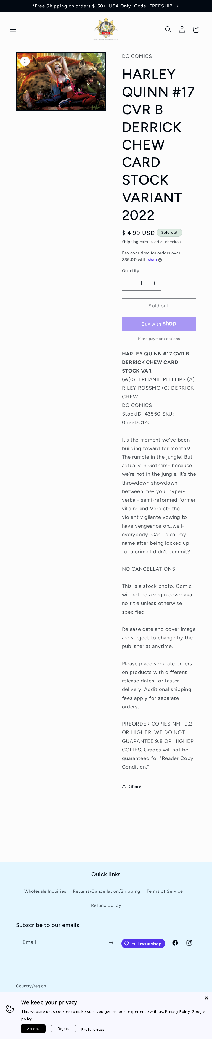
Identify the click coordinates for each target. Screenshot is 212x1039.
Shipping (130, 242)
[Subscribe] (111, 942)
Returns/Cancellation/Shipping (106, 891)
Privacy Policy (177, 1011)
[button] (13, 30)
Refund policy (106, 905)
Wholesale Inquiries (45, 891)
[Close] (206, 998)
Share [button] (135, 786)
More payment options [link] (159, 338)
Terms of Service (165, 891)
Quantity (130, 270)
